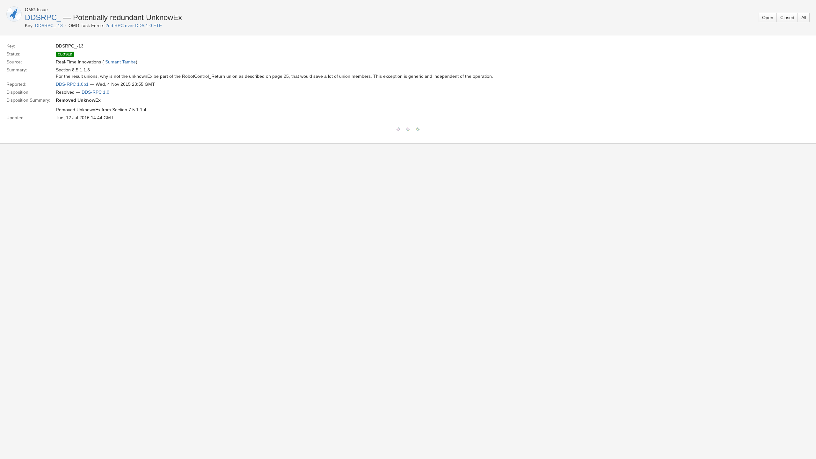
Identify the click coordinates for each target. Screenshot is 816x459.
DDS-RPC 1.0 (95, 92)
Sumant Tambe (120, 61)
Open (767, 17)
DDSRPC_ (43, 17)
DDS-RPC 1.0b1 (72, 84)
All (803, 17)
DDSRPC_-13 (49, 25)
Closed (787, 17)
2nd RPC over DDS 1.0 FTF (134, 25)
